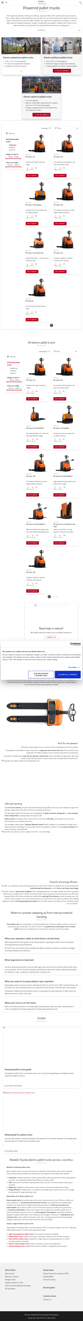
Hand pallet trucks (11, 985)
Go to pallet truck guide (13, 1085)
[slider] (6, 158)
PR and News (10, 1288)
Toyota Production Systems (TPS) (56, 1273)
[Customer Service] (81, 3)
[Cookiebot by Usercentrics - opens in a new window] (72, 644)
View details (72, 667)
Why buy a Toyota (12, 1276)
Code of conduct (49, 1279)
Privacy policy (43, 1315)
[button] (66, 128)
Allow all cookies (68, 674)
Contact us (51, 637)
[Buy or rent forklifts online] (42, 2)
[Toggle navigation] (2, 3)
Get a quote (32, 175)
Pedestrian (12, 145)
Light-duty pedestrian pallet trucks (21, 1234)
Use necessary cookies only (41, 674)
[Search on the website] (6, 3)
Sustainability (48, 1276)
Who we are (9, 1273)
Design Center (10, 1279)
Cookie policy (53, 1315)
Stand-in (12, 150)
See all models (63, 71)
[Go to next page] (57, 596)
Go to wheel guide (11, 1151)
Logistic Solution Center (14, 1282)
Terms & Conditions (31, 1315)
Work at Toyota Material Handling (18, 1285)
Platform (12, 147)
